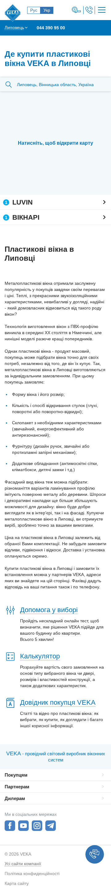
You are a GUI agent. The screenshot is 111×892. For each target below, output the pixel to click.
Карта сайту (17, 883)
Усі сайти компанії (23, 863)
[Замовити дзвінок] (89, 10)
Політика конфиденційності (32, 873)
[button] (94, 854)
